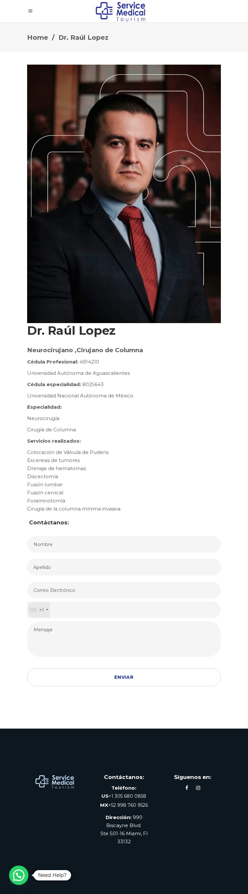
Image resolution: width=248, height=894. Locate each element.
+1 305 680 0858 (127, 796)
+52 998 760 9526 (128, 805)
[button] (18, 875)
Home (37, 37)
